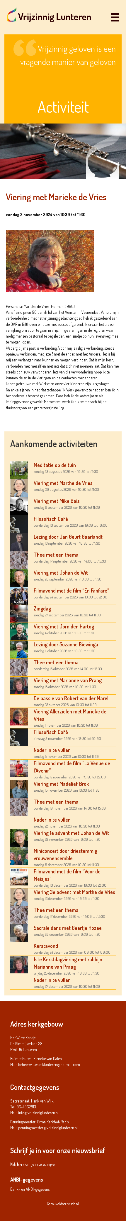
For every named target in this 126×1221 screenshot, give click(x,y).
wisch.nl (73, 1204)
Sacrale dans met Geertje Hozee (68, 928)
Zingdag (42, 608)
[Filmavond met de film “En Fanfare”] (19, 595)
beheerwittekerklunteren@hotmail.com (49, 1064)
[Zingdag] (19, 612)
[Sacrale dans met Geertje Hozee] (19, 932)
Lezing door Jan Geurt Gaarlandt (68, 536)
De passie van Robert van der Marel (71, 698)
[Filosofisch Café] (19, 523)
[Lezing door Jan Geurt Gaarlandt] (19, 541)
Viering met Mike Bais (57, 501)
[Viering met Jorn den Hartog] (19, 630)
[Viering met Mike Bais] (19, 505)
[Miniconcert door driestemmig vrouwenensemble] (19, 855)
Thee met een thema (56, 554)
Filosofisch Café (51, 519)
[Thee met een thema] (19, 559)
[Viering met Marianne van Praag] (19, 684)
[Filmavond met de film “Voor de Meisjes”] (19, 875)
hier (20, 1164)
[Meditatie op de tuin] (19, 469)
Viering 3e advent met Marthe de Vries (74, 892)
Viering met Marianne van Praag (68, 680)
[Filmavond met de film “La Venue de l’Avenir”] (19, 767)
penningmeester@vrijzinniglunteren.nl (48, 1127)
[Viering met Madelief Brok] (19, 788)
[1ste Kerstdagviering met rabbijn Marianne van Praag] (19, 963)
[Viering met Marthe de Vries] (19, 487)
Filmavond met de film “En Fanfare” (71, 590)
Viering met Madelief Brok (61, 783)
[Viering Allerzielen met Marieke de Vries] (19, 715)
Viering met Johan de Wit (61, 572)
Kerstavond (46, 946)
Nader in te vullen (52, 750)
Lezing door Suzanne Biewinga (66, 644)
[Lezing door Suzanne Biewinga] (19, 648)
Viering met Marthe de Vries (63, 483)
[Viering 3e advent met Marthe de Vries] (19, 896)
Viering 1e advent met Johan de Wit (71, 833)
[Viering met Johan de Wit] (19, 577)
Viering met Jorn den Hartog (64, 626)
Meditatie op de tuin (55, 465)
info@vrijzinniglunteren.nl (38, 1112)
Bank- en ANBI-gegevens (30, 1189)
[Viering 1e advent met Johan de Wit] (19, 837)
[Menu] (115, 17)
